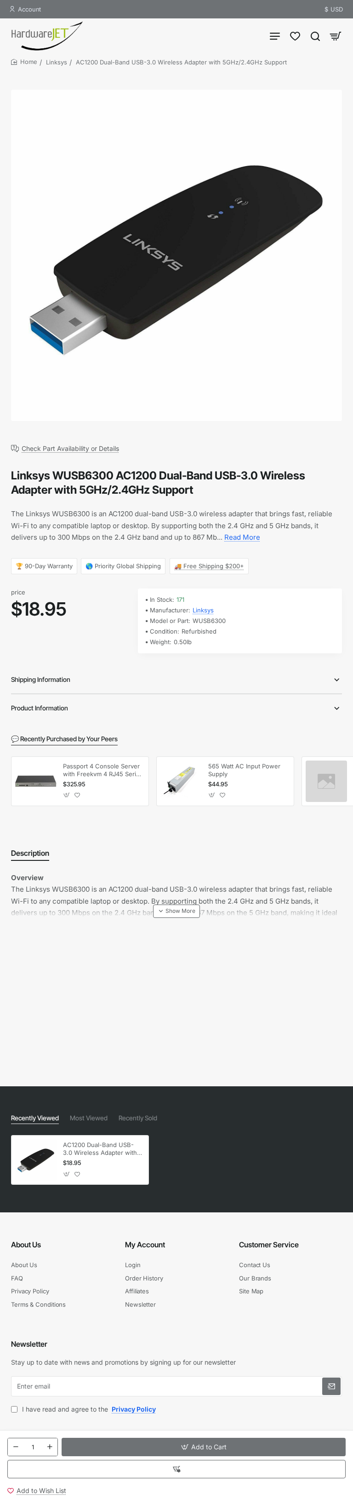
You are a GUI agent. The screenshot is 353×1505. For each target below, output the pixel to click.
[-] (15, 1447)
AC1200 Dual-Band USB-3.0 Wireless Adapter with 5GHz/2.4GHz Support (100, 1149)
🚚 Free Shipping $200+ (209, 565)
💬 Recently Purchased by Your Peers (64, 739)
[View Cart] (335, 35)
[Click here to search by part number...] (315, 35)
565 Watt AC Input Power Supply (244, 770)
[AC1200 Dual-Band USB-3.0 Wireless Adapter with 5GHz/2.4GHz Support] (36, 1160)
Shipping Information (40, 679)
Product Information (39, 708)
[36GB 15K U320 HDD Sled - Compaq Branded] (326, 781)
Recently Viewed (35, 1118)
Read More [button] (242, 537)
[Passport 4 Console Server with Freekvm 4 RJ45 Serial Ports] (36, 781)
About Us (26, 1244)
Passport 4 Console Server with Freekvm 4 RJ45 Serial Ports (102, 770)
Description (30, 853)
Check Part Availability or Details (70, 448)
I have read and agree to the (88, 1409)
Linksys (56, 62)
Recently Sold (138, 1118)
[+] (49, 1447)
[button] (204, 1447)
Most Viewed (89, 1118)
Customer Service (269, 1244)
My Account (145, 1244)
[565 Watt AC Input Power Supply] (181, 781)
